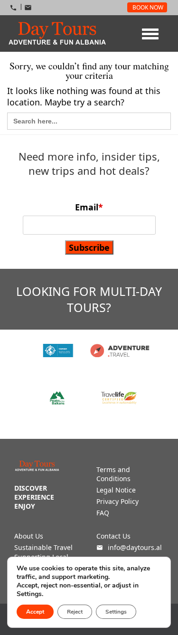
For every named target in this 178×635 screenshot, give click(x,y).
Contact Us (113, 535)
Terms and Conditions (113, 474)
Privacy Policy (117, 501)
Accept (35, 612)
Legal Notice (116, 489)
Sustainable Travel (43, 547)
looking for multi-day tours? (89, 299)
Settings (116, 612)
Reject (75, 612)
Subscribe (89, 247)
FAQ (102, 512)
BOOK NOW (147, 7)
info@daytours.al (134, 547)
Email (89, 207)
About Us (28, 535)
